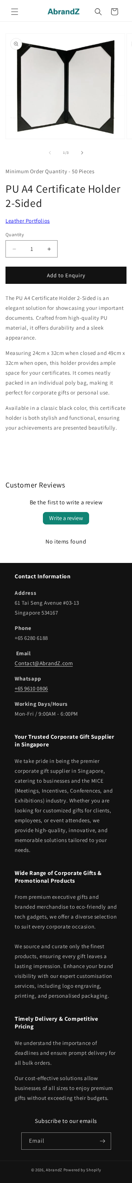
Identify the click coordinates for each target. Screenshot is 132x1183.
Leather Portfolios (28, 220)
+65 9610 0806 (31, 688)
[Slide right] (82, 153)
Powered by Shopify (82, 1169)
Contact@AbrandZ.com (44, 663)
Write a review (66, 518)
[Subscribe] (103, 1141)
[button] (15, 12)
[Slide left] (50, 153)
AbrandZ (54, 1169)
